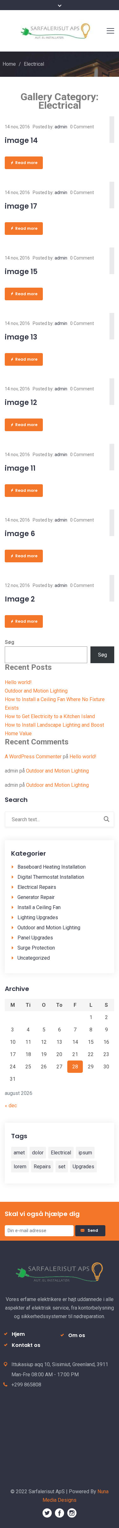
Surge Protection (36, 948)
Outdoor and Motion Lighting (36, 691)
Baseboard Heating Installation (51, 867)
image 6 (20, 534)
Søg (9, 642)
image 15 (21, 272)
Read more (26, 162)
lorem (20, 1167)
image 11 (20, 468)
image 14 (21, 140)
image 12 (21, 402)
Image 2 (20, 599)
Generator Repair (36, 897)
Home (9, 64)
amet (19, 1153)
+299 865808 (26, 1385)
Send (94, 1230)
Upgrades (83, 1167)
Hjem (18, 1334)
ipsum (85, 1153)
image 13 (21, 337)
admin (61, 126)
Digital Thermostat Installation (50, 877)
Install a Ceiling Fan (39, 907)
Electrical (61, 1153)
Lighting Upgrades (37, 917)
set (61, 1167)
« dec (11, 1106)
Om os (76, 1335)
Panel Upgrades (35, 938)
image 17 (21, 206)
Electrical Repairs (36, 887)
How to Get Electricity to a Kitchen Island (50, 716)
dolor (37, 1153)
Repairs (42, 1167)
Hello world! (18, 682)
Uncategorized (33, 958)
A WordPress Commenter (33, 757)
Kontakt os (26, 1345)
